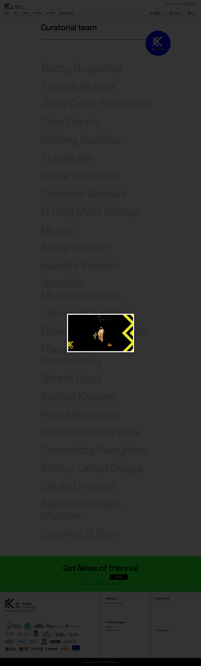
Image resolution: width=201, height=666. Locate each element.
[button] (131, 316)
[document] (100, 333)
